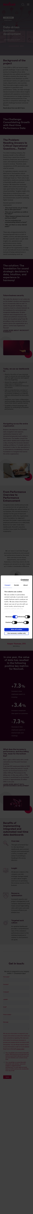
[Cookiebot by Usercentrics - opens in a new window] (22, 580)
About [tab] (25, 585)
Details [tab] (16, 585)
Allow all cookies (16, 629)
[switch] (27, 616)
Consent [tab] (7, 585)
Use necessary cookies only (16, 633)
